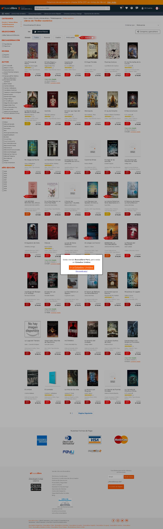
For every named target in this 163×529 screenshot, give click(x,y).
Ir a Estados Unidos (81, 267)
